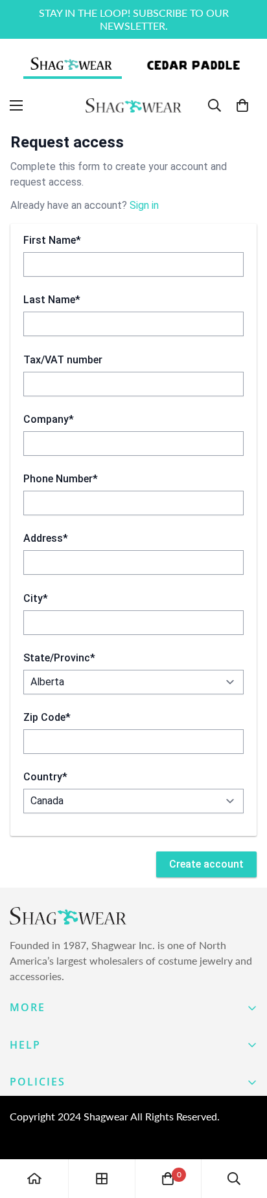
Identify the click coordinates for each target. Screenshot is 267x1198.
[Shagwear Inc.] (133, 105)
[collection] (101, 1178)
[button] (242, 105)
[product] (34, 1178)
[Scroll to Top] (244, 1129)
